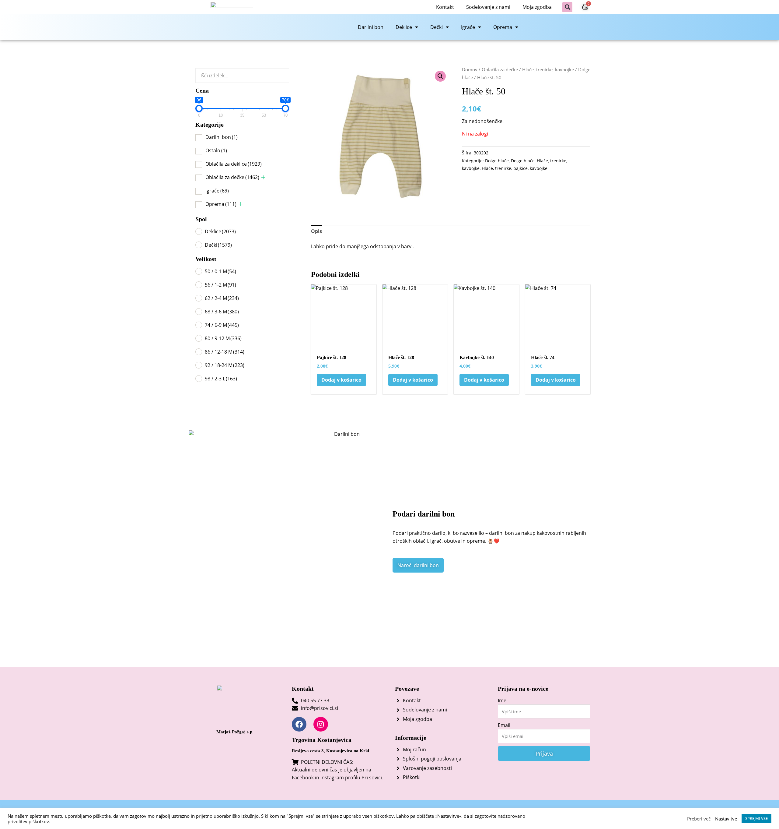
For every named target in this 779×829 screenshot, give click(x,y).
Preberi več (699, 818)
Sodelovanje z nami (488, 7)
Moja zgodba (537, 7)
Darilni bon (370, 27)
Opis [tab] (316, 231)
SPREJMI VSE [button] (756, 818)
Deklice (404, 27)
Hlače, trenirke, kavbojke (548, 69)
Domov (469, 69)
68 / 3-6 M (222, 311)
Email (504, 725)
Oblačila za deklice (233, 164)
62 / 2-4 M (222, 298)
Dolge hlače (497, 161)
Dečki (436, 27)
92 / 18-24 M (224, 365)
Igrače (468, 27)
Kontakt (445, 7)
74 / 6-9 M (222, 325)
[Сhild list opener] (266, 164)
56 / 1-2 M (220, 284)
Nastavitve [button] (726, 818)
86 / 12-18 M (224, 351)
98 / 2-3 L (221, 378)
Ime (502, 700)
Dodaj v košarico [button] (341, 379)
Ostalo (216, 150)
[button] (567, 7)
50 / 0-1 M (220, 271)
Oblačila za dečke (232, 177)
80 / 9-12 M (223, 338)
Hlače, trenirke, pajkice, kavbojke (514, 168)
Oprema (502, 27)
